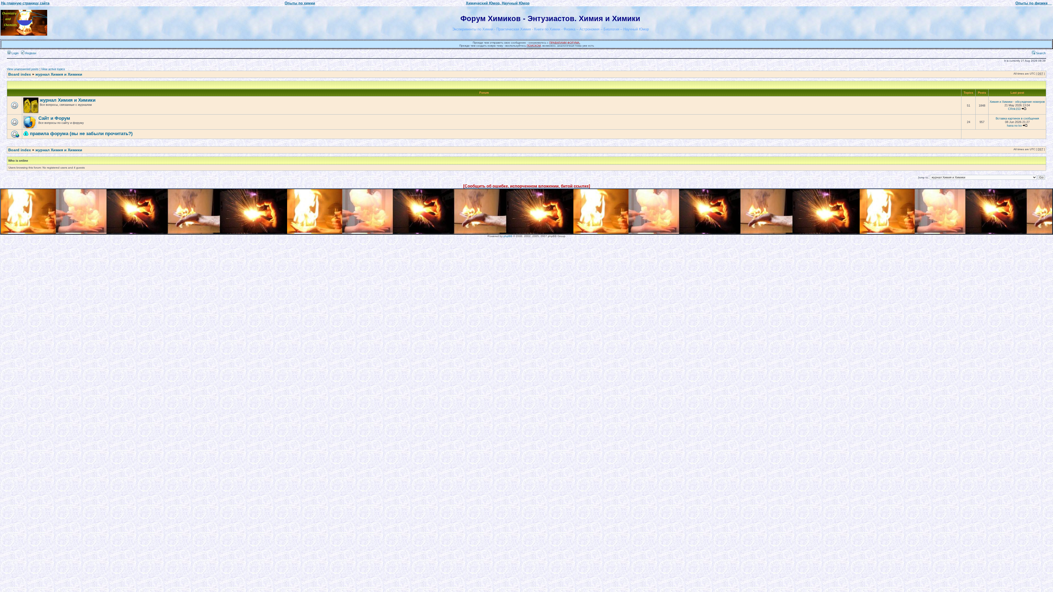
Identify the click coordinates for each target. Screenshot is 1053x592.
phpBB (507, 236)
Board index (19, 74)
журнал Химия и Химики (58, 74)
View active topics (53, 69)
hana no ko (1014, 125)
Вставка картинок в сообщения (1017, 118)
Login (15, 53)
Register (30, 53)
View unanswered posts (23, 69)
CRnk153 (1014, 108)
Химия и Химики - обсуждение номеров (1017, 101)
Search (1040, 53)
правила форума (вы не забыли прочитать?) (81, 133)
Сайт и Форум (54, 118)
